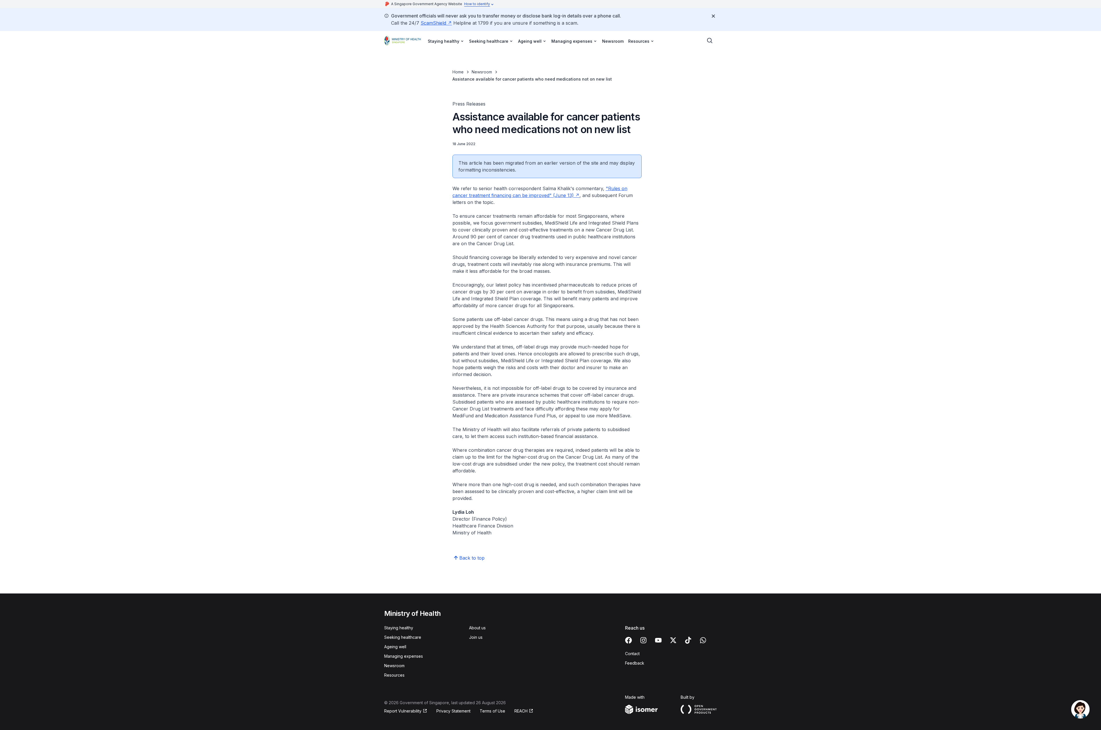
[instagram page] (643, 640)
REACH (521, 710)
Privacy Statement (453, 710)
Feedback (634, 663)
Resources (394, 675)
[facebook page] (628, 640)
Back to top (472, 558)
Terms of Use (492, 710)
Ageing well (395, 646)
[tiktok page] (688, 640)
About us (477, 627)
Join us (476, 637)
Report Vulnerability (402, 710)
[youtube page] (658, 640)
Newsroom (613, 41)
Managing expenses (403, 656)
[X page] (673, 640)
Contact (632, 653)
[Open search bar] (710, 41)
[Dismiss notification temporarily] (713, 16)
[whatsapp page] (703, 640)
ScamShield (433, 23)
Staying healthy (398, 627)
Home (458, 71)
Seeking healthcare (402, 637)
